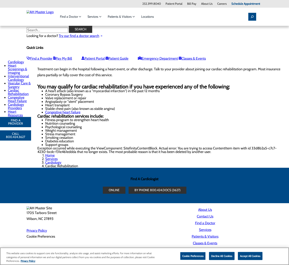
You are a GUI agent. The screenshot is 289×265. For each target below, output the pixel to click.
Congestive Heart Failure (17, 99)
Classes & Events (193, 58)
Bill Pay (191, 3)
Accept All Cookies (250, 255)
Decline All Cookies (221, 255)
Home (50, 155)
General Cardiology (16, 60)
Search (80, 29)
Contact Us (205, 216)
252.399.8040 (151, 3)
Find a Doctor (69, 17)
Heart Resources (15, 113)
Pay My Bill (64, 58)
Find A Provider (15, 122)
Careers (222, 3)
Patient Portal (174, 3)
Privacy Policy (37, 230)
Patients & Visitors (120, 17)
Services (93, 17)
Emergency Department (160, 58)
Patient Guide (118, 58)
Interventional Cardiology (18, 78)
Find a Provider (41, 58)
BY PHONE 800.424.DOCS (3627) (157, 190)
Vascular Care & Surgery (19, 85)
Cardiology (53, 162)
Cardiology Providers (16, 106)
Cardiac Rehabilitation (18, 92)
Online (114, 190)
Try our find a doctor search (79, 36)
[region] (144, 256)
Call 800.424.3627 (15, 135)
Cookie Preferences (192, 255)
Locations (147, 17)
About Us (207, 3)
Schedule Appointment (245, 3)
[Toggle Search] (252, 17)
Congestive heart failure (62, 112)
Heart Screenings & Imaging (17, 69)
